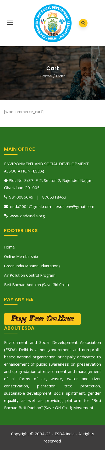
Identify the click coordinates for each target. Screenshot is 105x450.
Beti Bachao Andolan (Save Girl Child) (36, 284)
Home (46, 76)
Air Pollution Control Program (29, 275)
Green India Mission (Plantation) (32, 265)
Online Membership (21, 256)
